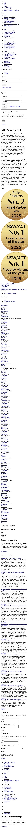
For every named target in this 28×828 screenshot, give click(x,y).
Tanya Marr (3, 395)
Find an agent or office (9, 17)
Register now (4, 826)
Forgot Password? (6, 87)
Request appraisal (8, 7)
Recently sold (7, 35)
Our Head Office (8, 64)
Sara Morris (3, 378)
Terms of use (7, 813)
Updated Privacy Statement (10, 293)
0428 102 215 (4, 370)
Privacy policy (7, 812)
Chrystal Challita (5, 439)
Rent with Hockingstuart (10, 43)
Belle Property (7, 795)
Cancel (3, 124)
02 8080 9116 (4, 286)
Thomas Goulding (5, 417)
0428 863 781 (4, 364)
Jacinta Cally (4, 367)
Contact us (6, 768)
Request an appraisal (9, 33)
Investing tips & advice (9, 58)
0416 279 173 (4, 347)
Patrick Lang (4, 322)
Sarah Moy (3, 372)
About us (6, 61)
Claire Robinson (5, 490)
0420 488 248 (4, 358)
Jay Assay (3, 339)
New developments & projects (11, 10)
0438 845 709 (4, 453)
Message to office (5, 748)
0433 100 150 (4, 308)
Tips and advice (7, 787)
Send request (4, 551)
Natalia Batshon (4, 518)
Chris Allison (4, 344)
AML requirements (8, 791)
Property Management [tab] (9, 301)
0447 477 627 (4, 448)
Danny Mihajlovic (5, 400)
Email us (3, 288)
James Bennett (4, 311)
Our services (7, 62)
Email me (3, 309)
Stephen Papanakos (5, 467)
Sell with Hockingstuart (9, 32)
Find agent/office (8, 9)
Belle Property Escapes (9, 799)
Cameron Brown (5, 350)
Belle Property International (10, 798)
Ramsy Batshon (4, 316)
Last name (4, 98)
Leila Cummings (5, 451)
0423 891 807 (4, 325)
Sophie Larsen (4, 423)
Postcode (4, 104)
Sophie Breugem (5, 512)
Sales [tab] (5, 300)
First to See (6, 779)
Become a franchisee (9, 766)
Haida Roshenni (5, 406)
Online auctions (7, 22)
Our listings (14, 289)
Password (4, 81)
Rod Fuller (3, 456)
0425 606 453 (4, 319)
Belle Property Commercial (10, 797)
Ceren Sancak (4, 434)
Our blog (6, 65)
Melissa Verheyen (5, 495)
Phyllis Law (4, 484)
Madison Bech (4, 445)
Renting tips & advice (9, 47)
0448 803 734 (4, 459)
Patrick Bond (4, 507)
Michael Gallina (4, 328)
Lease (5, 6)
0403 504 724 (4, 314)
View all (3, 709)
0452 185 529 (4, 342)
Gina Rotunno (4, 479)
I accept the (12, 106)
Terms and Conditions (15, 106)
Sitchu (5, 802)
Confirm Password (6, 103)
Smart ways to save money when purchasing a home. (14, 699)
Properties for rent (8, 44)
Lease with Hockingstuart (10, 54)
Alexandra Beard (5, 501)
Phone (2, 721)
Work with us (7, 66)
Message (3, 727)
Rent (5, 4)
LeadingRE (6, 801)
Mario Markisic (4, 428)
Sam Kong (3, 356)
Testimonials (7, 36)
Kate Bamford (4, 411)
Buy (5, 2)
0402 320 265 (4, 330)
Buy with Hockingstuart (10, 18)
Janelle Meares (4, 473)
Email (3, 80)
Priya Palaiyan (4, 361)
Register (3, 758)
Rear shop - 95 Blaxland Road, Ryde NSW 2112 (8, 284)
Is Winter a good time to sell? (8, 640)
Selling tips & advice (9, 37)
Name (2, 719)
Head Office (7, 763)
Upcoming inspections (9, 21)
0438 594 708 (4, 353)
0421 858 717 (4, 336)
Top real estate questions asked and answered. (12, 685)
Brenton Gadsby (5, 333)
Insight (5, 790)
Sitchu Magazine (8, 788)
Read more (3, 570)
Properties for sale (8, 19)
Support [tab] (6, 303)
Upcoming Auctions (22, 289)
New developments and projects (11, 24)
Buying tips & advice (9, 25)
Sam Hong (3, 462)
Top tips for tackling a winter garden (9, 654)
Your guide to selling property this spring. (11, 558)
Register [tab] (6, 73)
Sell (5, 3)
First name (4, 96)
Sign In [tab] (5, 72)
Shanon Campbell (5, 389)
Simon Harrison (4, 305)
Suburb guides (7, 26)
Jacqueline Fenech (5, 384)
